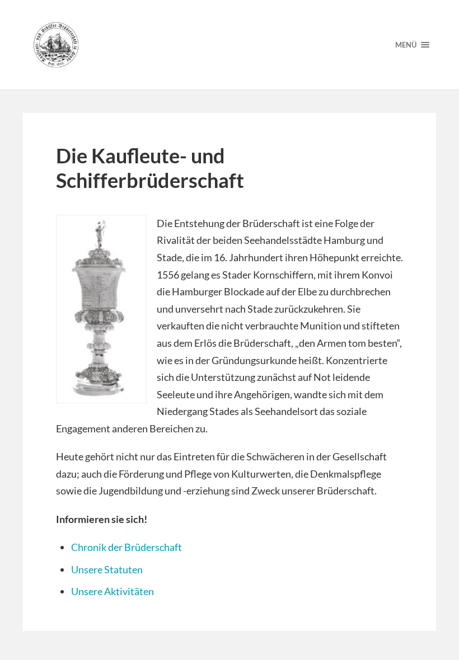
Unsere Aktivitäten (112, 591)
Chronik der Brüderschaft (126, 547)
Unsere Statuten (107, 569)
